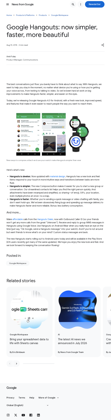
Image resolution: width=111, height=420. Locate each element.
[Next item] (16, 363)
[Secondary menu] (80, 4)
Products (43, 15)
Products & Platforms (25, 15)
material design (57, 176)
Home (9, 15)
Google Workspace (59, 15)
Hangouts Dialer (45, 219)
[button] (95, 4)
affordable (17, 219)
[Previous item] (9, 363)
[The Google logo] (11, 388)
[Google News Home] (23, 4)
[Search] (73, 4)
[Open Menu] (7, 4)
